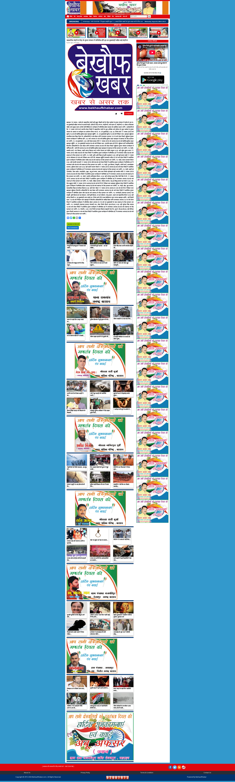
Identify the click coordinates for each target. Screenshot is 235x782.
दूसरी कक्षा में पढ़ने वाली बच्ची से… (99, 688)
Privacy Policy (85, 773)
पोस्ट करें (125, 16)
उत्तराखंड (86, 16)
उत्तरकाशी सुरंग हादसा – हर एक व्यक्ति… (98, 247)
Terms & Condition (146, 773)
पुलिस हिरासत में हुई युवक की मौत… (100, 319)
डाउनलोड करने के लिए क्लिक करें (151, 73)
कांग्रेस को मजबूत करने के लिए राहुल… (75, 264)
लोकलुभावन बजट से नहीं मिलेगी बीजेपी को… (98, 707)
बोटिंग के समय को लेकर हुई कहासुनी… (121, 264)
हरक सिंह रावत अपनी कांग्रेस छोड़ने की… (123, 247)
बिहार (90, 16)
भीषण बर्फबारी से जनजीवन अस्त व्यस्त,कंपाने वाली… (122, 707)
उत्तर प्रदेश (79, 16)
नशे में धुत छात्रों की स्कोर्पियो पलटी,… (98, 394)
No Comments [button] (73, 228)
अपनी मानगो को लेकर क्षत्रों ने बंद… (75, 394)
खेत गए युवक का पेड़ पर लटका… (99, 540)
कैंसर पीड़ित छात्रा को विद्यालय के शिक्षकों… (76, 411)
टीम (113, 16)
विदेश (71, 16)
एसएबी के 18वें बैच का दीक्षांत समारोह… (121, 485)
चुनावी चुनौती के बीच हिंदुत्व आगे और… (76, 616)
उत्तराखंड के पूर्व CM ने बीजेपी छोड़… (122, 633)
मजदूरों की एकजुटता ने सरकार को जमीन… (76, 247)
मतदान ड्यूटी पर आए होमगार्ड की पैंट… (76, 485)
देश (74, 16)
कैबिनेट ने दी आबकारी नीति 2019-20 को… (74, 707)
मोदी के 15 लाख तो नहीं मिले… (122, 539)
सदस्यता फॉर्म (118, 16)
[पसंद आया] (116, 114)
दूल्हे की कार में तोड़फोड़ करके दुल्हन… (122, 394)
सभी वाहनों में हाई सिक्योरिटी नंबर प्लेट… (122, 559)
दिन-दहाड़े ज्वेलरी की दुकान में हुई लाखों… (99, 468)
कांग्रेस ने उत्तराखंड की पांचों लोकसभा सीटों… (98, 633)
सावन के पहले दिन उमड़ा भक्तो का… (75, 320)
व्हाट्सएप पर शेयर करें (73, 224)
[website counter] (117, 777)
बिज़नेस (95, 16)
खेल (105, 16)
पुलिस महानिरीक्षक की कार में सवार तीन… (99, 485)
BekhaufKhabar (201, 777)
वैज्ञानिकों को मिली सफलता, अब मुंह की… (77, 468)
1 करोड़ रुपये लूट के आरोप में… (122, 409)
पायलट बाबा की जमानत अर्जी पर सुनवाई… (76, 542)
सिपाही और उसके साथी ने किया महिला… (75, 633)
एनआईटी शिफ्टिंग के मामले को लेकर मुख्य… (122, 338)
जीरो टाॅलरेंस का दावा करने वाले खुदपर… (98, 264)
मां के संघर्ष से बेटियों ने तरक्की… (76, 335)
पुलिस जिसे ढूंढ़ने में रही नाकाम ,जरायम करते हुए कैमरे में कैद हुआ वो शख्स (152, 64)
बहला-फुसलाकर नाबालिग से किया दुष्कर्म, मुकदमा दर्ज (123, 616)
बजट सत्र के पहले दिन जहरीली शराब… (122, 689)
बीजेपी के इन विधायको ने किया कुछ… (122, 468)
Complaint (128, 113)
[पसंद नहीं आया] (121, 114)
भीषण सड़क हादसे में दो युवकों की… (100, 336)
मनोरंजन (100, 16)
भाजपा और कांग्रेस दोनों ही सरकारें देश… (76, 559)
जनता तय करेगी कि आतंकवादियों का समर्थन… (99, 559)
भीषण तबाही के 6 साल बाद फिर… (123, 319)
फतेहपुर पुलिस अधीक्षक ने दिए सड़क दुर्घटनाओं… (100, 411)
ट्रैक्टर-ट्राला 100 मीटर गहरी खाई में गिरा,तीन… (100, 616)
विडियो (108, 16)
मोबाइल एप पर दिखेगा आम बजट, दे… (76, 689)
